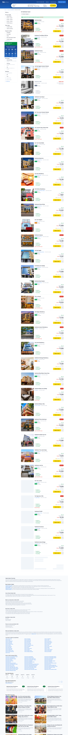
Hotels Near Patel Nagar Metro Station (12, 725)
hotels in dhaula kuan (9, 710)
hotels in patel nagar (9, 704)
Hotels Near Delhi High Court (10, 727)
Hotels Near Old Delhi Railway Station (50, 717)
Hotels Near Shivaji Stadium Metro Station (30, 726)
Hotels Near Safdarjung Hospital (11, 731)
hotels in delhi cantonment (10, 712)
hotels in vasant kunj (9, 703)
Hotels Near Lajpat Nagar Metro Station (12, 728)
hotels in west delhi (48, 705)
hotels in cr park (47, 709)
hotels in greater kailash (48, 703)
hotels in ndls (8, 713)
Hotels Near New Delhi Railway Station (12, 717)
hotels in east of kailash (48, 707)
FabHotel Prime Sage (9, 646)
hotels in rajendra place (28, 709)
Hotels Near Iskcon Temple (10, 726)
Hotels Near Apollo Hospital (48, 719)
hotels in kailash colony (28, 711)
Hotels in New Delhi (11, 9)
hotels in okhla (47, 706)
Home (5, 9)
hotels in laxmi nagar (27, 704)
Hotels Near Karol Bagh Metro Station (50, 718)
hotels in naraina (8, 706)
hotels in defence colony (9, 711)
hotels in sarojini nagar (48, 711)
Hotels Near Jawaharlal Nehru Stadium (30, 727)
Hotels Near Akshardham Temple (49, 728)
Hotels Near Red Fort (47, 725)
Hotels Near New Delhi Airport (29, 718)
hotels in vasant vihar (27, 705)
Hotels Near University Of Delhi (29, 729)
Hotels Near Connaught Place (10, 718)
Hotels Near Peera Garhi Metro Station (50, 730)
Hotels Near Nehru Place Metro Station (12, 730)
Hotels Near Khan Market (28, 724)
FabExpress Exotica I (9, 649)
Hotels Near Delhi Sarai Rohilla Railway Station (31, 725)
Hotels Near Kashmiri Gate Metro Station (12, 729)
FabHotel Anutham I (9, 647)
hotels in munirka (27, 710)
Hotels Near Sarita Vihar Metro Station (50, 724)
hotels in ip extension (48, 712)
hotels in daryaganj (27, 707)
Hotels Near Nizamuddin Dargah (11, 724)
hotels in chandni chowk (9, 705)
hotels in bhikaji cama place (28, 712)
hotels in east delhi (27, 703)
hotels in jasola (26, 708)
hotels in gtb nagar (8, 708)
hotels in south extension (48, 710)
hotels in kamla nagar (9, 709)
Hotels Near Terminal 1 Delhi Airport (30, 719)
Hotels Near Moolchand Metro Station (30, 728)
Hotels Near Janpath (47, 729)
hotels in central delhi (48, 704)
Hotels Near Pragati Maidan (28, 717)
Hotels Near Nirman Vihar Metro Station (30, 730)
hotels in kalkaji (47, 708)
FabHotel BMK (8, 648)
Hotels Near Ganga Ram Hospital (11, 719)
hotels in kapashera (9, 707)
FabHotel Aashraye (9, 650)
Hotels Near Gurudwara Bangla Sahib (50, 726)
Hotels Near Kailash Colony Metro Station (50, 727)
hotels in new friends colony (28, 706)
